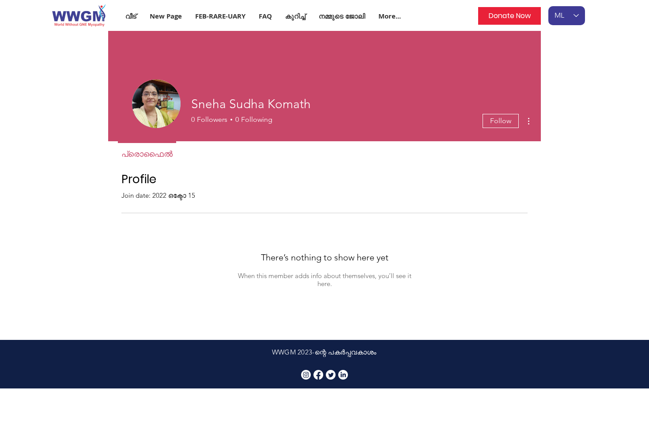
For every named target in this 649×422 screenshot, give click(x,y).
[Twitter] (331, 375)
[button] (220, 16)
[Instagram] (306, 375)
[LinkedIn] (343, 375)
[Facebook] (318, 375)
